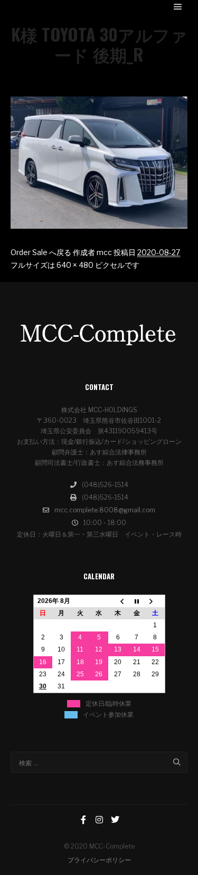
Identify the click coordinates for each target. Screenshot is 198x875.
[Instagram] (99, 820)
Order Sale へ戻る (41, 252)
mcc (104, 252)
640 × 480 (74, 264)
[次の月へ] (155, 601)
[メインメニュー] (177, 7)
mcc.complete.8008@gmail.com (104, 510)
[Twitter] (115, 820)
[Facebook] (83, 820)
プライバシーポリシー (99, 860)
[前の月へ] (117, 601)
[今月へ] (136, 601)
